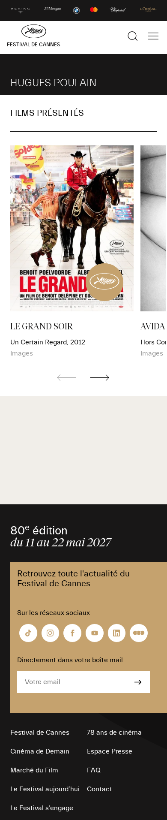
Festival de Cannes (39, 732)
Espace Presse (109, 751)
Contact (99, 789)
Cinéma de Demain (39, 751)
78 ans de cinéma (114, 732)
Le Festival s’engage (41, 808)
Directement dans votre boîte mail (70, 660)
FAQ (94, 770)
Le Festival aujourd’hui (45, 789)
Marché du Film (34, 770)
